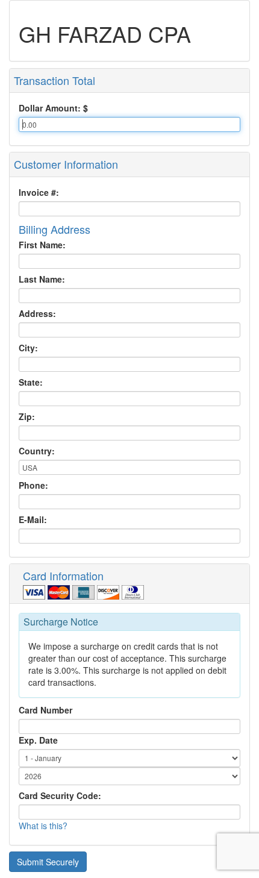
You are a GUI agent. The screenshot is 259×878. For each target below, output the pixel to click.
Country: (37, 451)
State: (31, 382)
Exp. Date (38, 740)
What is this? (43, 826)
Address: (37, 313)
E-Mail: (33, 519)
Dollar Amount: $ (53, 108)
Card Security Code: (60, 795)
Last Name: (42, 279)
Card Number (45, 710)
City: (28, 348)
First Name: (42, 245)
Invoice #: (39, 192)
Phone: (33, 485)
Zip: (27, 416)
